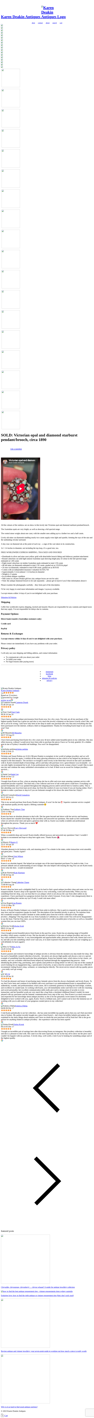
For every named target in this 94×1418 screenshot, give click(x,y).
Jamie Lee (15, 774)
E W (8, 974)
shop (33, 23)
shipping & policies (49, 678)
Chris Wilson (18, 856)
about (48, 23)
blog (49, 676)
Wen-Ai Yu (16, 947)
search (55, 23)
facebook (49, 674)
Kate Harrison (19, 873)
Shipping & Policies (8, 597)
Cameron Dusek (22, 702)
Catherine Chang (22, 882)
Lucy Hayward (20, 828)
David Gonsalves (23, 795)
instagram (49, 672)
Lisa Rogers (17, 903)
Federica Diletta (21, 1006)
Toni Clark (15, 712)
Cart (6, 1416)
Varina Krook (18, 1024)
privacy (49, 680)
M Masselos (17, 733)
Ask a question (16, 449)
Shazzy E (14, 842)
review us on (6, 700)
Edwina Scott (18, 926)
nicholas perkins (21, 749)
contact (40, 23)
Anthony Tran (19, 809)
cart (61, 23)
